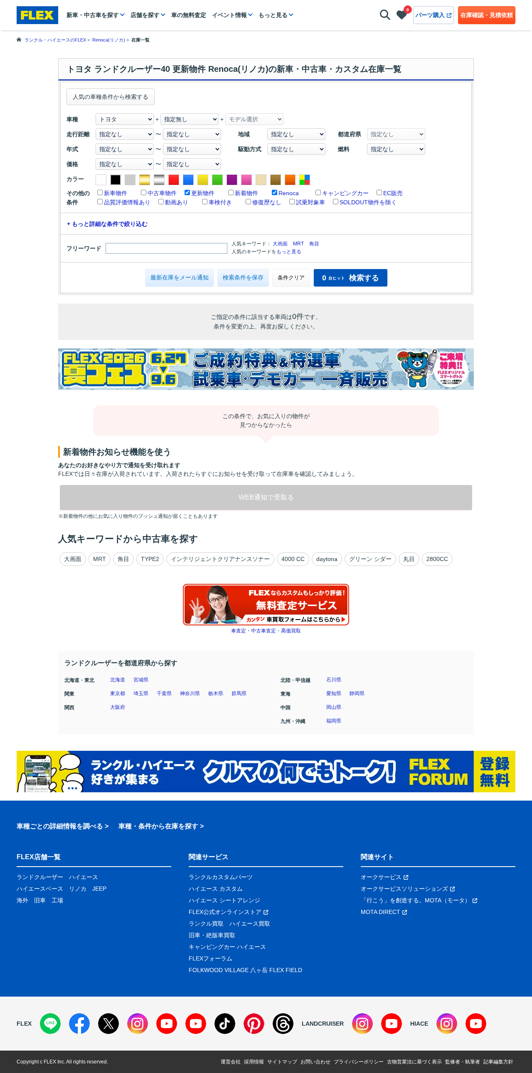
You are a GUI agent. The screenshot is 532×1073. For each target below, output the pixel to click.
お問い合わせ (315, 1062)
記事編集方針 (498, 1062)
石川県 (333, 680)
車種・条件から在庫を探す (158, 826)
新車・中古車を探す (92, 15)
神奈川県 (190, 693)
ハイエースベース (40, 888)
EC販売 (393, 193)
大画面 (280, 244)
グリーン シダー (370, 559)
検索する (350, 278)
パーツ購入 (430, 15)
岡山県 (333, 707)
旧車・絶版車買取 (212, 935)
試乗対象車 (310, 202)
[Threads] (283, 1023)
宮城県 (140, 680)
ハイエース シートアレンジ (224, 900)
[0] (402, 16)
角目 (314, 244)
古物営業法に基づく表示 (414, 1062)
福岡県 (333, 721)
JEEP (99, 888)
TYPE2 (150, 559)
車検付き (220, 202)
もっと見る (273, 15)
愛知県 (333, 693)
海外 (22, 900)
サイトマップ (282, 1062)
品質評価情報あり (127, 202)
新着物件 (246, 193)
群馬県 (239, 693)
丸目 (409, 559)
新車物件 (115, 193)
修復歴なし (266, 202)
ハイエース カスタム (216, 888)
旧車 (40, 900)
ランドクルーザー (40, 877)
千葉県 (164, 693)
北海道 (117, 680)
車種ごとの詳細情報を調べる (60, 826)
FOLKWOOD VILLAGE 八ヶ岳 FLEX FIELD (245, 970)
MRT (298, 244)
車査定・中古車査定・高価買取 (266, 631)
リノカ (77, 888)
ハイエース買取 (249, 923)
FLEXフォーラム (210, 958)
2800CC (437, 559)
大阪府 (117, 707)
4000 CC (293, 559)
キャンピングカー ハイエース (227, 946)
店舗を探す (145, 15)
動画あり (176, 202)
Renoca (288, 193)
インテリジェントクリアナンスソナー (220, 559)
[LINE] (50, 1023)
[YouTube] (166, 1023)
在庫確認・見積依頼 (487, 15)
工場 (57, 900)
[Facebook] (79, 1023)
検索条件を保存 (243, 277)
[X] (108, 1023)
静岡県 (357, 693)
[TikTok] (224, 1023)
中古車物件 (162, 193)
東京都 (117, 693)
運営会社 (231, 1062)
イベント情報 (229, 15)
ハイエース (83, 877)
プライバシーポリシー (359, 1062)
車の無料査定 (188, 15)
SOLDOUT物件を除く (368, 202)
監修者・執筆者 (462, 1062)
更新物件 (202, 193)
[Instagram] (137, 1023)
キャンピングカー (345, 193)
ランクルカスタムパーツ (221, 877)
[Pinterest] (254, 1023)
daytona (326, 559)
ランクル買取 (206, 923)
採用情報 (254, 1062)
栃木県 (215, 693)
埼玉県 (140, 693)
